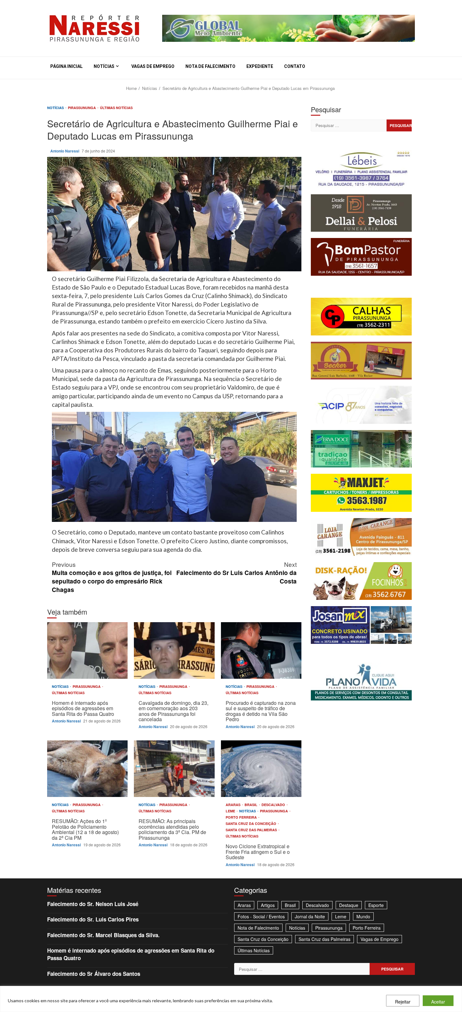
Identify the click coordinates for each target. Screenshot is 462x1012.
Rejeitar (402, 1001)
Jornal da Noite (310, 916)
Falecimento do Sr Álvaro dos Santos (93, 973)
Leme (231, 811)
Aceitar (438, 1001)
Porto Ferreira (242, 817)
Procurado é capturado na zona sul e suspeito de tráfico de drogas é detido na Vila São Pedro (261, 650)
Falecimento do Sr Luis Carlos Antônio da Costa (236, 572)
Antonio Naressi (65, 151)
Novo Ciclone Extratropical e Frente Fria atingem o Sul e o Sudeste (261, 768)
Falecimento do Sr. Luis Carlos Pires (93, 919)
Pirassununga (82, 107)
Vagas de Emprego (152, 66)
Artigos (268, 905)
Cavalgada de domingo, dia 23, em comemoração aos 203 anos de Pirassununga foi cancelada (174, 650)
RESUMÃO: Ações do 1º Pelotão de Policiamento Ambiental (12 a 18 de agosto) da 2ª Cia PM (87, 768)
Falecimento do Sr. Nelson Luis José (92, 904)
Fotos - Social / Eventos (261, 916)
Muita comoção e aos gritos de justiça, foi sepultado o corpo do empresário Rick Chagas (112, 577)
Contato (294, 66)
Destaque (348, 905)
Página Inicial (66, 66)
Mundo (363, 916)
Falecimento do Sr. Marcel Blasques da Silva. (103, 935)
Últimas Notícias (116, 107)
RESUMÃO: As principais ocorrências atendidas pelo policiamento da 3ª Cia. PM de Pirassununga (174, 768)
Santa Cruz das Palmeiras (252, 830)
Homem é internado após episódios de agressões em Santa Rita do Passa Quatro (87, 650)
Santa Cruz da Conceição (251, 823)
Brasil (251, 804)
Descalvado (273, 804)
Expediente (259, 66)
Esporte (376, 905)
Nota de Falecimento (210, 66)
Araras (233, 804)
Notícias (104, 66)
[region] (231, 999)
